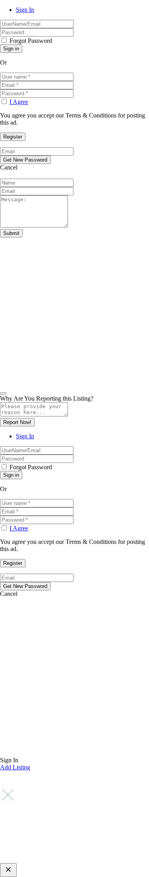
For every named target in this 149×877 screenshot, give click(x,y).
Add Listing (15, 767)
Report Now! (17, 422)
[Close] (3, 393)
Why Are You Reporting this (46, 398)
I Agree (19, 101)
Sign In (25, 9)
